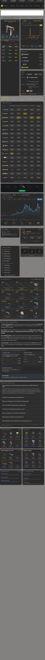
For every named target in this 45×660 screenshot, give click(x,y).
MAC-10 (10, 17)
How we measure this (36, 241)
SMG (7, 17)
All (40, 25)
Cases (17, 5)
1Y (33, 25)
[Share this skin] (2, 21)
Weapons (6, 5)
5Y (38, 25)
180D (30, 25)
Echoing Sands (15, 17)
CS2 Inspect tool (36, 424)
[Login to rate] (22, 94)
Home (4, 17)
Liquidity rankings (24, 242)
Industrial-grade (18, 324)
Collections (12, 5)
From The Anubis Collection (7, 450)
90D (28, 25)
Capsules (22, 5)
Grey (31, 90)
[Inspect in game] (18, 21)
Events (3, 197)
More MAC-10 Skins (27, 450)
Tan (27, 90)
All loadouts (40, 279)
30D (25, 25)
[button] (1, 40)
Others (26, 5)
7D (4, 199)
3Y (35, 25)
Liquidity (31, 229)
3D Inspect (38, 5)
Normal (36, 74)
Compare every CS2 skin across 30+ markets (21, 181)
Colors (31, 5)
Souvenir (40, 74)
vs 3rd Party (10, 197)
